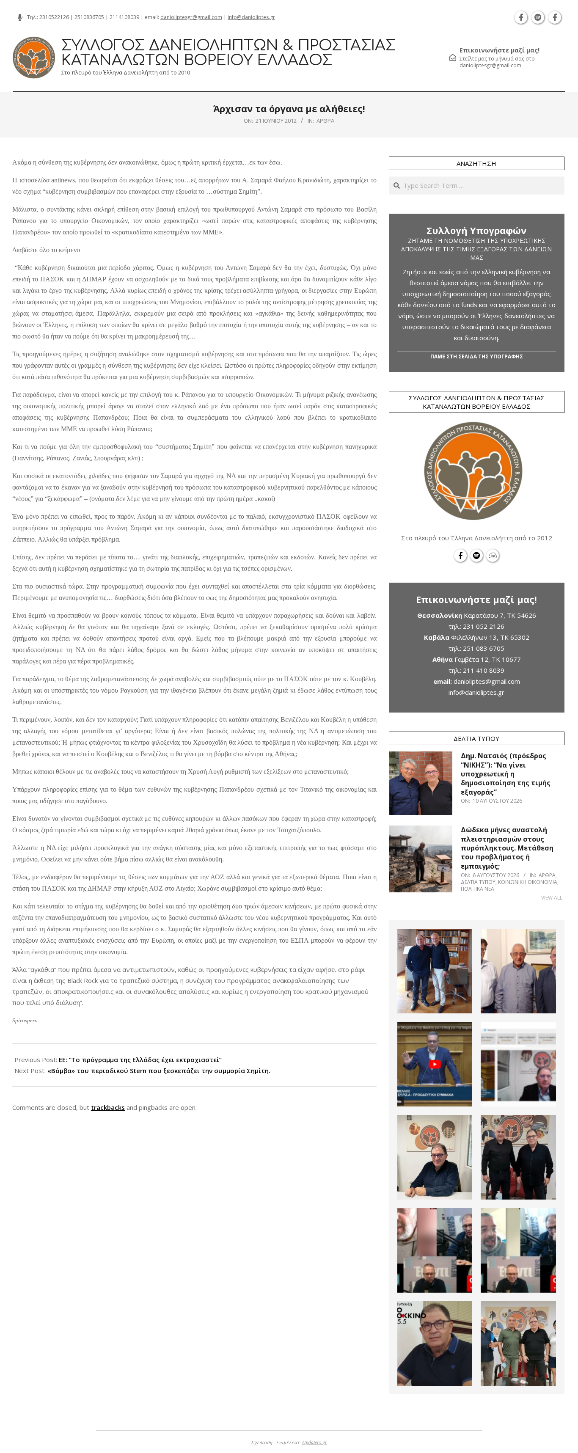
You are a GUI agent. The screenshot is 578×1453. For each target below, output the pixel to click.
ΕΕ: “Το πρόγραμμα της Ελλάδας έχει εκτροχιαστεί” (140, 1059)
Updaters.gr (314, 1442)
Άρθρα (325, 120)
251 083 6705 (483, 648)
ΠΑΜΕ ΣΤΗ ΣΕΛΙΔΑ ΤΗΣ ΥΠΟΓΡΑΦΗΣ (476, 356)
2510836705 (89, 17)
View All (551, 897)
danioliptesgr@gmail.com (191, 17)
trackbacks (108, 1107)
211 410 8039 (483, 670)
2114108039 (124, 17)
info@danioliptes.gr (251, 17)
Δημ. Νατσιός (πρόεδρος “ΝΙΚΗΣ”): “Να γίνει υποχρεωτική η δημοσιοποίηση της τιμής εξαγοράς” (505, 773)
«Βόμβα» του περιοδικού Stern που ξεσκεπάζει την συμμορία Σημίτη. (158, 1070)
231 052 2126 (483, 626)
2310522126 (54, 17)
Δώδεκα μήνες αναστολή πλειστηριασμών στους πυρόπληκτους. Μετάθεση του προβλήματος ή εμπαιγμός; (507, 847)
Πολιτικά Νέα (477, 888)
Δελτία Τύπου (478, 882)
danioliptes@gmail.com (487, 681)
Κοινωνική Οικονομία (527, 882)
